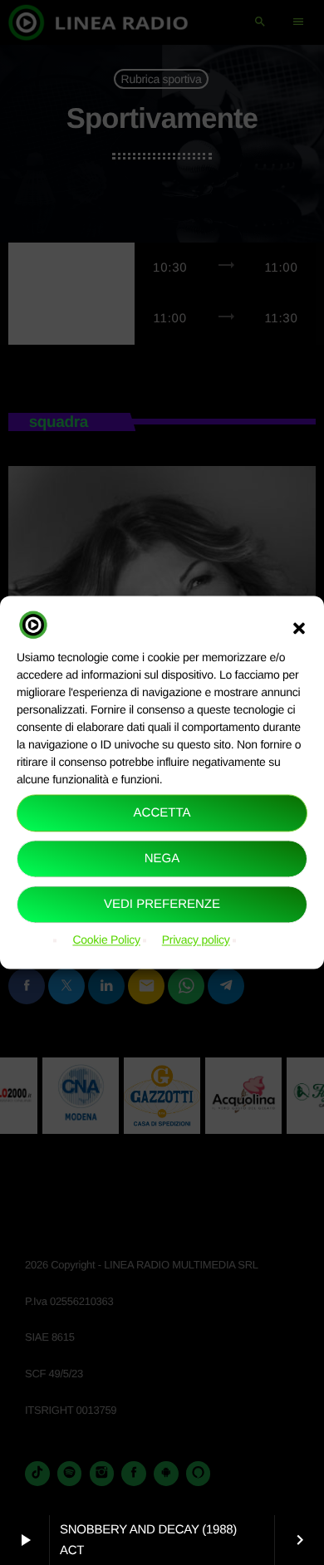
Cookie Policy (106, 940)
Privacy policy (196, 940)
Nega (162, 858)
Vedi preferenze (162, 904)
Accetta (162, 813)
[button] (299, 628)
